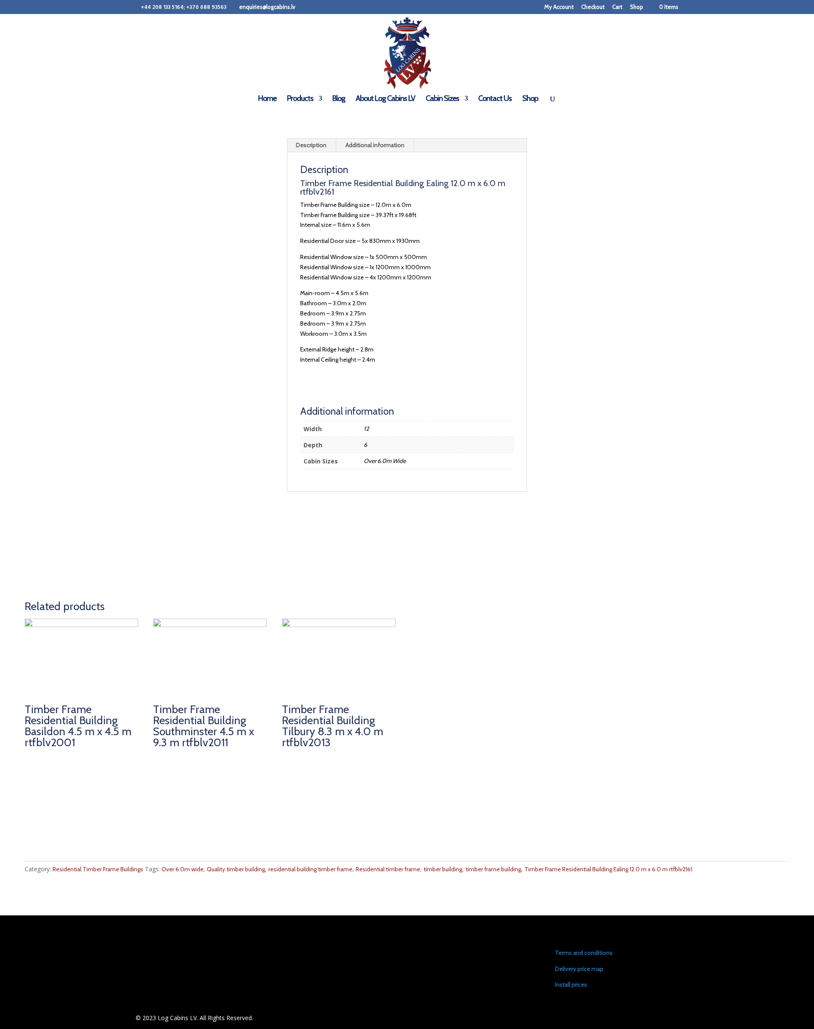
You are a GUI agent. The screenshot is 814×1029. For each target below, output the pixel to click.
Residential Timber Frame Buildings (98, 869)
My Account (559, 7)
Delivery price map (579, 969)
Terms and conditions (584, 952)
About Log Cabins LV (385, 99)
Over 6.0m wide (183, 869)
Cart (617, 7)
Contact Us (495, 99)
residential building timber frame (310, 869)
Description (311, 145)
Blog (338, 99)
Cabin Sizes (442, 99)
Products (300, 99)
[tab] (311, 145)
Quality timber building (236, 869)
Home (267, 99)
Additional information (375, 145)
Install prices (571, 984)
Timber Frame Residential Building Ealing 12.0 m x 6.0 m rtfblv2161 (608, 869)
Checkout (593, 7)
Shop (636, 7)
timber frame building (493, 869)
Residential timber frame (388, 869)
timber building (443, 869)
